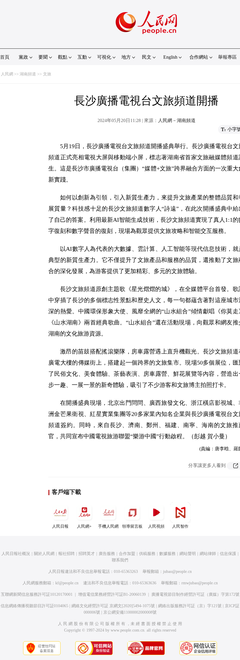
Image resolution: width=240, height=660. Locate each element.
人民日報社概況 (15, 553)
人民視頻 (156, 526)
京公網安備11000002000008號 (130, 612)
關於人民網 (44, 553)
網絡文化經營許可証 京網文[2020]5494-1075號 (113, 606)
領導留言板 (132, 526)
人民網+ (84, 526)
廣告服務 (107, 553)
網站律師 (208, 553)
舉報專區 (227, 57)
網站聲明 (187, 553)
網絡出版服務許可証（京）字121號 (190, 606)
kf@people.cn (66, 583)
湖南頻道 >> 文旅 (35, 74)
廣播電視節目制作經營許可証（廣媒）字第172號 (195, 594)
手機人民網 (108, 526)
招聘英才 (86, 553)
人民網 (7, 74)
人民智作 (180, 526)
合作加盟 (127, 553)
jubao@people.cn (177, 571)
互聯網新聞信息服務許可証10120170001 (37, 594)
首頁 (4, 57)
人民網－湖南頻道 (177, 120)
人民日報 (60, 526)
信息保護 (228, 553)
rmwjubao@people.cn (199, 583)
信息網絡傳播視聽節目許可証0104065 (34, 606)
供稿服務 (147, 553)
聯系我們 (120, 560)
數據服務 (167, 553)
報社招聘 (66, 553)
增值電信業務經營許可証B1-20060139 (112, 594)
